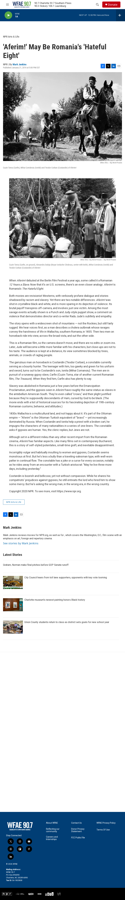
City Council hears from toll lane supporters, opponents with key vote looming (65, 577)
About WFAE (52, 823)
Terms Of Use (103, 830)
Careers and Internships (52, 838)
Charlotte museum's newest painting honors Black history (54, 599)
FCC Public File (78, 838)
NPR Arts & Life (11, 36)
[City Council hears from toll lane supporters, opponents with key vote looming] (13, 582)
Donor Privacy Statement (77, 830)
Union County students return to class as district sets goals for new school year (66, 622)
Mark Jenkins (20, 64)
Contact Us (76, 823)
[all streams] (120, 15)
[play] (8, 15)
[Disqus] (62, 693)
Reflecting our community (52, 830)
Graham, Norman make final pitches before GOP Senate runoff (36, 564)
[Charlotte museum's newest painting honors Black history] (13, 604)
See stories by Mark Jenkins (20, 543)
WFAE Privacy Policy (106, 823)
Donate (112, 4)
